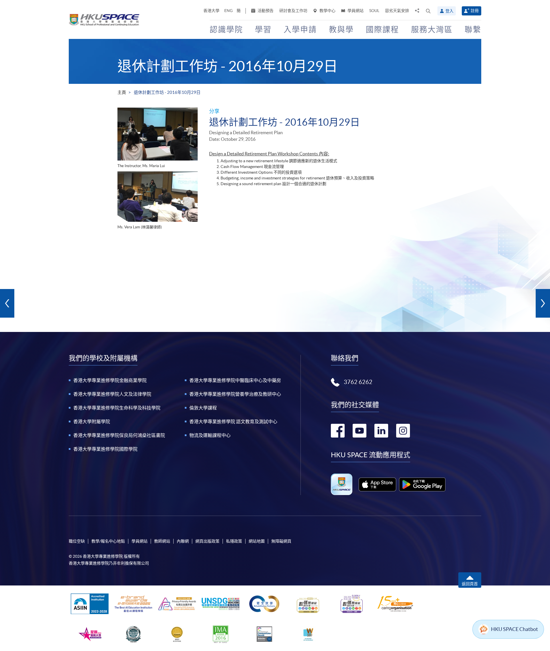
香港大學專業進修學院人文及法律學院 (112, 394)
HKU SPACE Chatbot (514, 629)
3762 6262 (358, 382)
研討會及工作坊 (293, 10)
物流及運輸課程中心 (210, 435)
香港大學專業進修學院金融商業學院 (110, 380)
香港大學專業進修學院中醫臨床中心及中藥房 (235, 380)
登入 (449, 11)
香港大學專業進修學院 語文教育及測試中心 (233, 421)
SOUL (374, 10)
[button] (428, 11)
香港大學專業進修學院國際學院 (105, 449)
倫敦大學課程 (203, 407)
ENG (228, 10)
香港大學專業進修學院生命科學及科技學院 (116, 407)
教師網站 (162, 541)
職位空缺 (77, 541)
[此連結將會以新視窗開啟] (377, 484)
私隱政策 (234, 541)
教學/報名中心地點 (108, 541)
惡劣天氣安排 (397, 10)
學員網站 (355, 10)
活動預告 (265, 10)
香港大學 (211, 10)
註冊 (475, 10)
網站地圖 (257, 541)
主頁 (121, 92)
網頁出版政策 (207, 541)
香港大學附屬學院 (91, 421)
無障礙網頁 (281, 541)
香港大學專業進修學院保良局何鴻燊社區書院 (119, 435)
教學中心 (327, 10)
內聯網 (183, 541)
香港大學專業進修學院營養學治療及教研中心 (235, 394)
